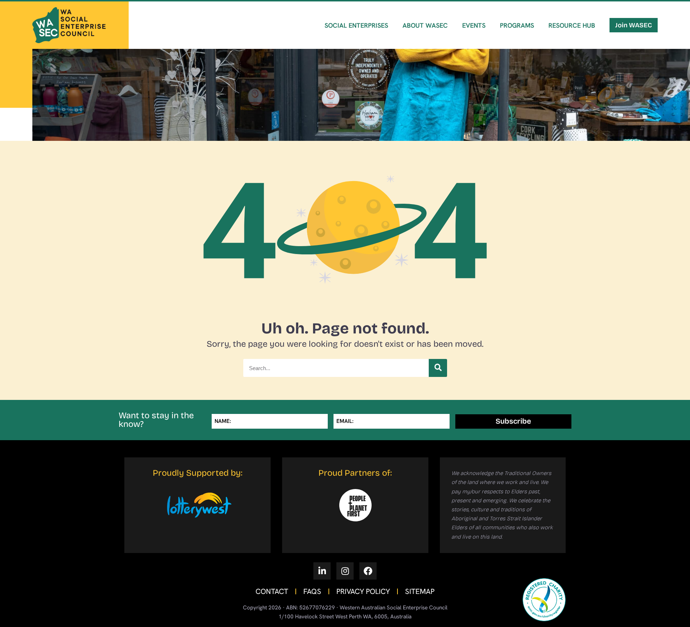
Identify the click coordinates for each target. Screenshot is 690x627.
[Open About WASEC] (427, 45)
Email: (345, 421)
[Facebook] (368, 571)
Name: (223, 421)
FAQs (312, 591)
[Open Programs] (518, 45)
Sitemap (419, 591)
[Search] (438, 368)
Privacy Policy (363, 591)
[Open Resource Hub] (574, 45)
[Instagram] (345, 571)
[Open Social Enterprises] (358, 45)
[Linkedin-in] (322, 571)
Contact (272, 591)
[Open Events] (475, 45)
